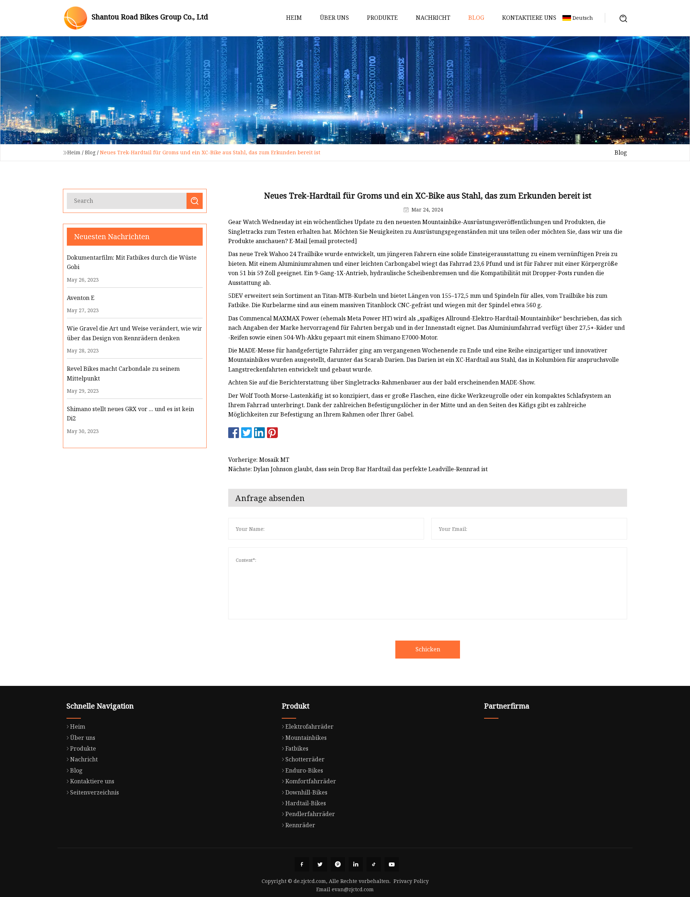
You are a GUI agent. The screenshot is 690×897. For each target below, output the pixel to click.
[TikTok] (374, 864)
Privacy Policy (411, 881)
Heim (294, 18)
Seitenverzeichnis (94, 792)
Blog (476, 18)
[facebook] (302, 864)
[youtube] (392, 864)
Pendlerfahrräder (310, 814)
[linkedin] (356, 864)
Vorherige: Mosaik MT (258, 460)
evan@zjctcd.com (353, 889)
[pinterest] (338, 864)
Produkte (382, 18)
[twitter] (320, 864)
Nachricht (433, 18)
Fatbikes (296, 748)
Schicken (427, 649)
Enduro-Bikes (304, 770)
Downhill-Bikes (306, 792)
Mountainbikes (306, 738)
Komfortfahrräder (310, 781)
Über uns (334, 18)
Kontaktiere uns (529, 18)
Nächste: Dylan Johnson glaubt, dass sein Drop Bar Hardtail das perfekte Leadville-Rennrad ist (358, 469)
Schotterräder (305, 759)
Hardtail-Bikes (305, 803)
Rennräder (300, 825)
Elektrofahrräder (309, 726)
